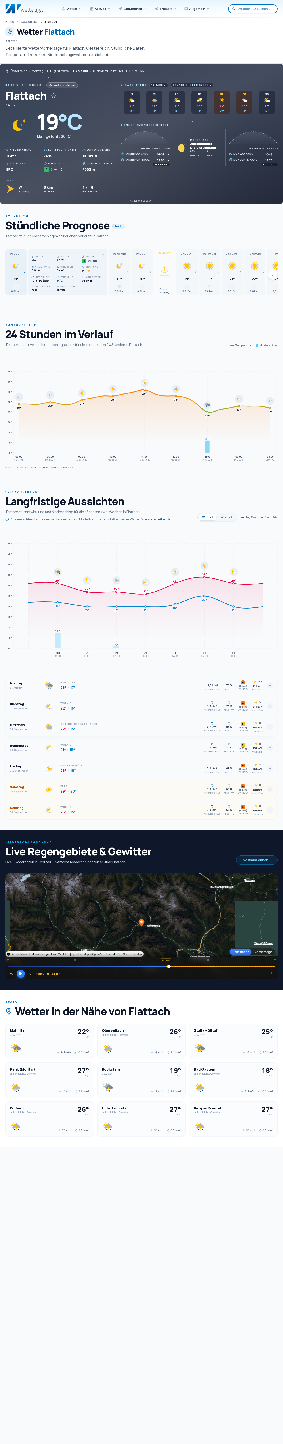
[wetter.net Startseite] (24, 9)
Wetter (72, 8)
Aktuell (100, 8)
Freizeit (166, 8)
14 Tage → (158, 85)
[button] (16, 272)
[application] (141, 409)
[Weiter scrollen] (273, 275)
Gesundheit (133, 8)
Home (9, 21)
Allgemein (197, 8)
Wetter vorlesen (64, 85)
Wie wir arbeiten (154, 519)
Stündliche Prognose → (192, 85)
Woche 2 (226, 517)
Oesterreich (29, 21)
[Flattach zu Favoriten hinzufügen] (53, 95)
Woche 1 (207, 517)
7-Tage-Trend (134, 85)
